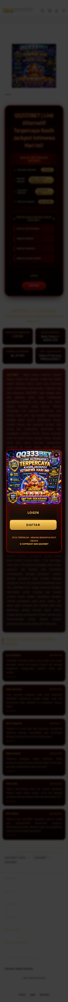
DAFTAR (33, 525)
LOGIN (33, 512)
